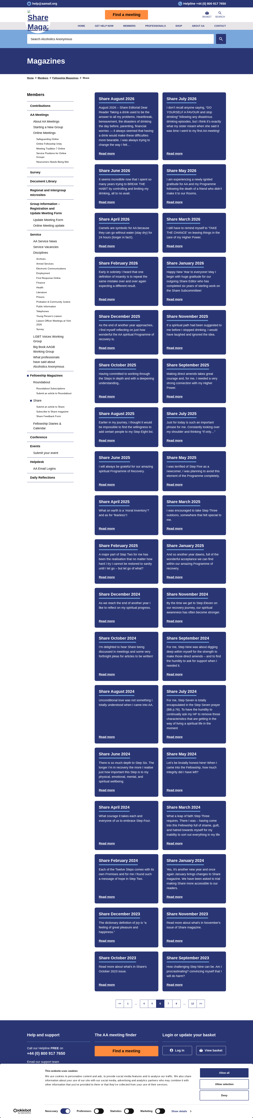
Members (129, 25)
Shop (178, 25)
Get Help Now (104, 25)
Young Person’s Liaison (49, 316)
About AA (198, 25)
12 (192, 1003)
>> (202, 1004)
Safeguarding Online (47, 139)
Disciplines (40, 252)
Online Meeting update (48, 225)
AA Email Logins (44, 468)
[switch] (99, 1111)
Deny (224, 1095)
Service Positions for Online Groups (51, 155)
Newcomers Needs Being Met (52, 161)
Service (35, 234)
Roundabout (41, 382)
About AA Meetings (46, 121)
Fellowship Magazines (65, 78)
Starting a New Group (48, 127)
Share (37, 400)
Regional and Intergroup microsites (48, 193)
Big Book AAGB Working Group (44, 349)
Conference (38, 437)
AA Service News (45, 241)
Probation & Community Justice (53, 301)
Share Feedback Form (48, 416)
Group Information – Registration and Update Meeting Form (46, 208)
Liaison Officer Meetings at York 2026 (53, 322)
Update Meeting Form (48, 220)
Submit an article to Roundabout (53, 393)
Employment (43, 273)
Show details (179, 1111)
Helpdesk (37, 462)
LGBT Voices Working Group (48, 339)
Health (39, 287)
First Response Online (48, 278)
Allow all (224, 1072)
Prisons (40, 297)
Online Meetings (44, 133)
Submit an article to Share (50, 406)
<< (121, 1004)
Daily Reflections (42, 477)
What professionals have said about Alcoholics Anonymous (48, 362)
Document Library (43, 181)
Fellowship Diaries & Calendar (47, 426)
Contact (220, 25)
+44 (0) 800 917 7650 (46, 1053)
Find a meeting (126, 15)
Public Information (46, 306)
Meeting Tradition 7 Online (50, 148)
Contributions (40, 106)
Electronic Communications (51, 268)
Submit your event (45, 453)
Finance (40, 282)
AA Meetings (39, 115)
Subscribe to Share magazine (52, 411)
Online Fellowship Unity (49, 143)
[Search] (221, 39)
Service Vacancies (46, 247)
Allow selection (224, 1084)
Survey (35, 172)
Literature (41, 292)
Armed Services (45, 263)
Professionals (155, 25)
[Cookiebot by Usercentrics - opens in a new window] (22, 1111)
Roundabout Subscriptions (50, 388)
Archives (41, 258)
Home (81, 25)
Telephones (42, 311)
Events (35, 446)
